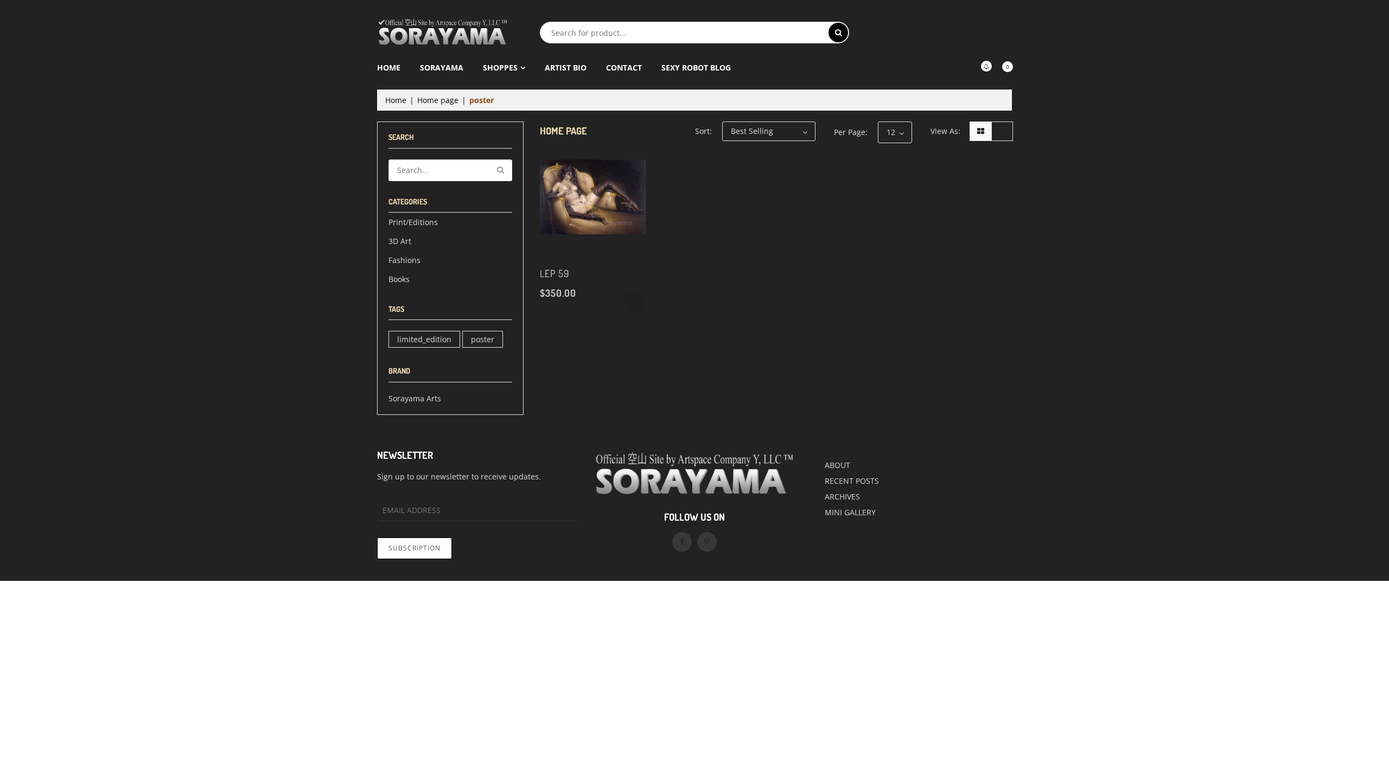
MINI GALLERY (850, 512)
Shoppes (500, 67)
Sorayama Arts (414, 398)
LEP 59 (554, 273)
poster (482, 339)
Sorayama (441, 67)
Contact (624, 67)
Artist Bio (566, 67)
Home (388, 67)
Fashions (404, 260)
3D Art (399, 241)
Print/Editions (413, 222)
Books (399, 279)
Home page (437, 100)
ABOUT (837, 465)
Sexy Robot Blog (696, 67)
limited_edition (424, 339)
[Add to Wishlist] (642, 248)
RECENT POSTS (852, 481)
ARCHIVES (842, 496)
